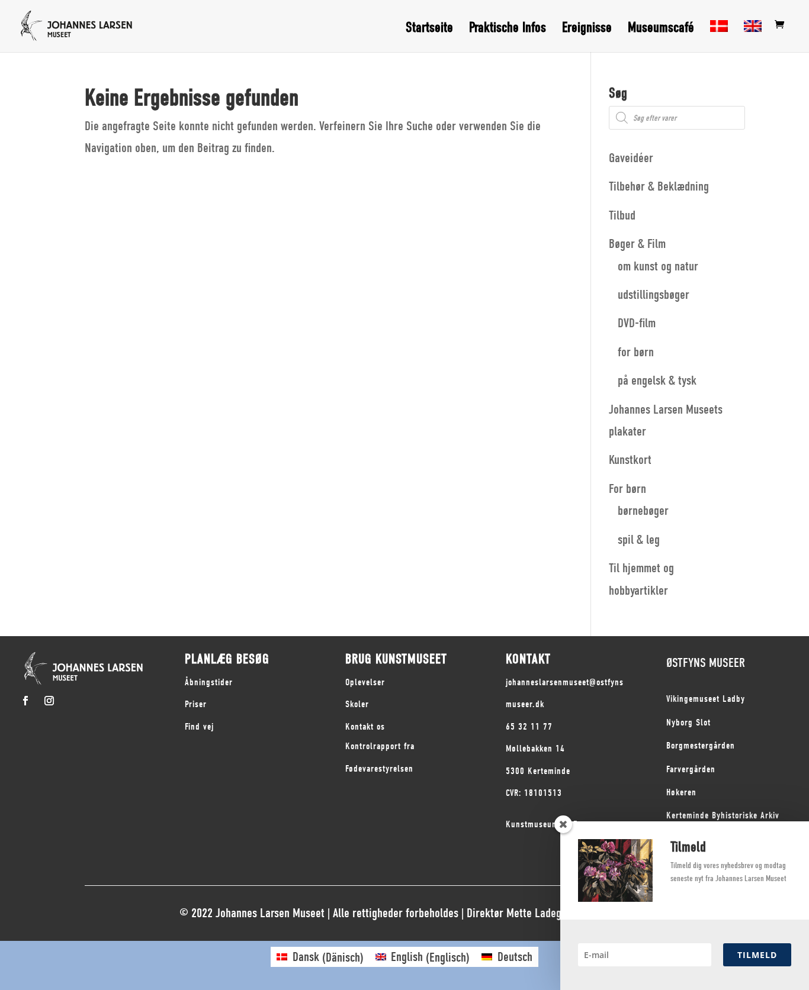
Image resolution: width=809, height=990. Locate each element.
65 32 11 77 (529, 726)
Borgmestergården (700, 745)
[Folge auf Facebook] (25, 700)
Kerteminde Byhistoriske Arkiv (722, 815)
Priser (196, 704)
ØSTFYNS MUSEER (705, 662)
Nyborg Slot (688, 722)
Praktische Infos (507, 29)
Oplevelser (365, 682)
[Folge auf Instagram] (49, 700)
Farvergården (690, 769)
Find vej (199, 726)
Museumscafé (661, 29)
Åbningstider (209, 682)
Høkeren (681, 792)
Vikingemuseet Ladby (705, 699)
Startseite (429, 29)
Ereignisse (587, 29)
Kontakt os (365, 726)
